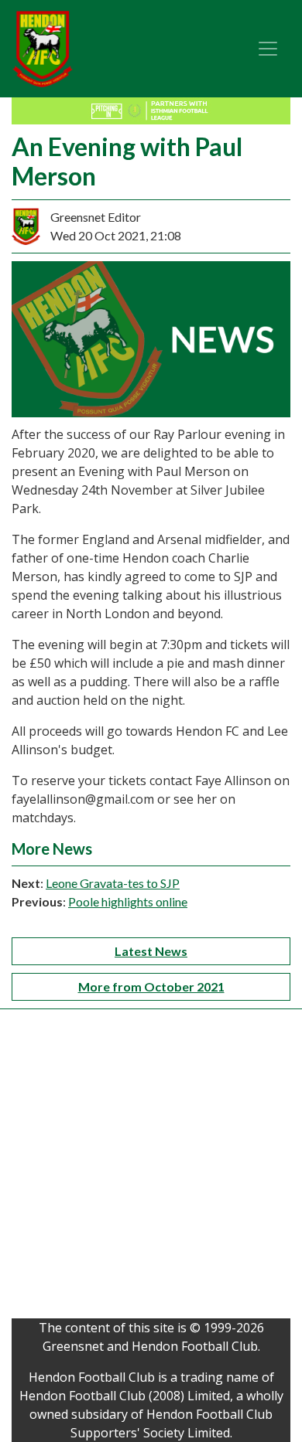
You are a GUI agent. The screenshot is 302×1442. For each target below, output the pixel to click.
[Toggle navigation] (268, 48)
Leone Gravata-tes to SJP (113, 883)
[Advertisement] (151, 1167)
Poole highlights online (127, 901)
